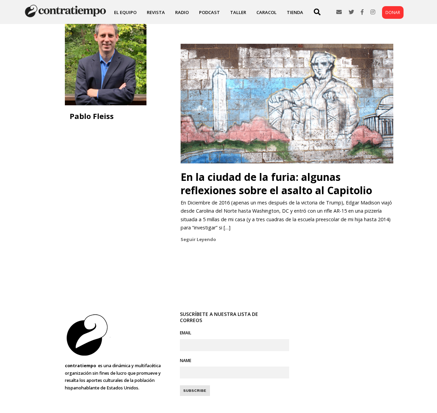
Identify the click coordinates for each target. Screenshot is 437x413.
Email (185, 333)
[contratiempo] (66, 17)
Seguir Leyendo (198, 239)
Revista (156, 12)
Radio (182, 12)
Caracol (266, 12)
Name (185, 360)
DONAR (392, 12)
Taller (238, 12)
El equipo (125, 12)
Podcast (209, 12)
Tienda (295, 12)
